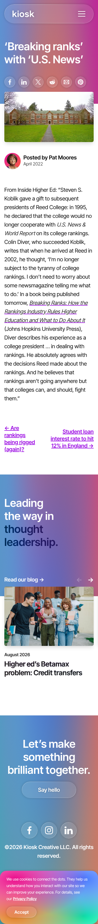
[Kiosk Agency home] (23, 14)
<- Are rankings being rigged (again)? (19, 438)
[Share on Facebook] (9, 82)
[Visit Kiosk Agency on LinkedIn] (68, 830)
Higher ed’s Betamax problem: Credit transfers (43, 668)
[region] (49, 897)
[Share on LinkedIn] (24, 82)
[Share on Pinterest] (80, 82)
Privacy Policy (25, 898)
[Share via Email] (66, 82)
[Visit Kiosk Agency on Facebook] (29, 830)
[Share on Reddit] (52, 82)
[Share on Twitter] (38, 82)
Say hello (49, 790)
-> (91, 579)
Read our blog (24, 579)
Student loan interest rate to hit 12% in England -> (72, 439)
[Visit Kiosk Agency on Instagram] (49, 830)
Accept (21, 912)
